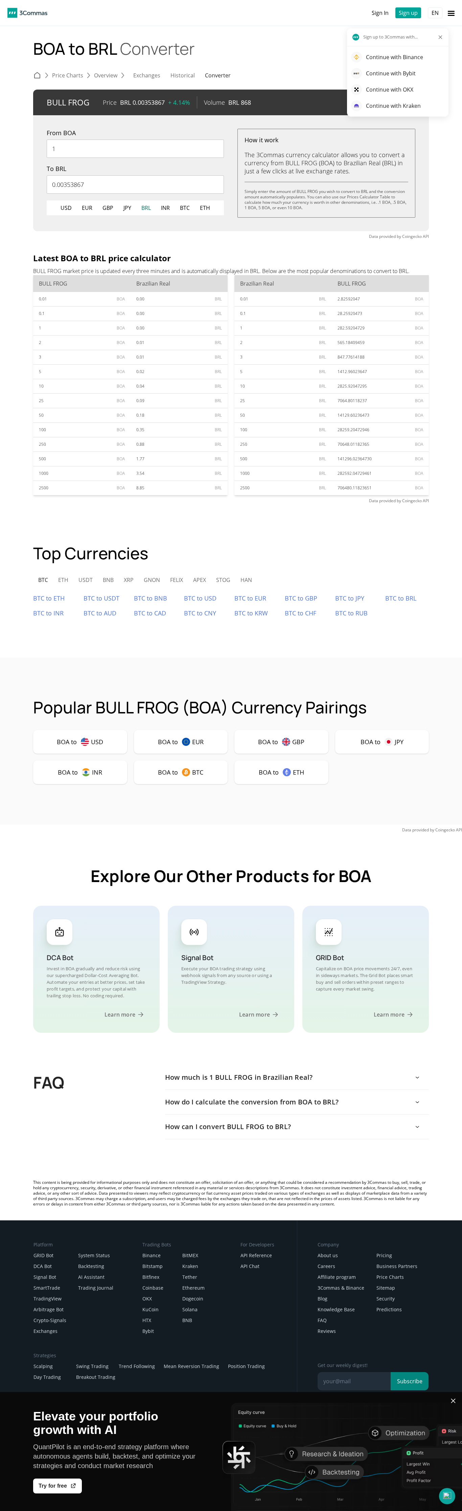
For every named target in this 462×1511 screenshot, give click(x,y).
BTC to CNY (200, 613)
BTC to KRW (251, 613)
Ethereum (193, 1288)
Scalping (43, 1366)
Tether (189, 1277)
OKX (147, 1298)
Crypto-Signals (49, 1320)
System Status (94, 1255)
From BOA (61, 133)
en (435, 13)
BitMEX (190, 1255)
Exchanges (45, 1331)
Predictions (389, 1309)
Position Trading (246, 1366)
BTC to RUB (351, 613)
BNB (187, 1320)
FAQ (322, 1320)
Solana (190, 1309)
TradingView (47, 1298)
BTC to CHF (300, 613)
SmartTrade (46, 1288)
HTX (146, 1320)
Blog (322, 1298)
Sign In (380, 13)
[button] (447, 1496)
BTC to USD (200, 598)
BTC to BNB (150, 598)
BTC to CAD (150, 613)
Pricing (384, 1255)
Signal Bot (44, 1277)
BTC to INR (48, 613)
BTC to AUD (100, 613)
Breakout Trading (95, 1377)
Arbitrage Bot (48, 1309)
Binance (151, 1255)
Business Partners (396, 1266)
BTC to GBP (301, 598)
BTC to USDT (101, 598)
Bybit (148, 1331)
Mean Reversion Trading (191, 1366)
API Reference (256, 1255)
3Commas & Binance (341, 1288)
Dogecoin (192, 1298)
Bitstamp (152, 1266)
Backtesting (91, 1266)
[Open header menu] (451, 12)
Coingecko (412, 236)
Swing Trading (92, 1366)
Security (385, 1298)
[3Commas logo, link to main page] (27, 12)
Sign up (408, 13)
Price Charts (390, 1277)
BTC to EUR (250, 598)
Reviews (327, 1331)
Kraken (190, 1266)
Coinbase (152, 1288)
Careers (326, 1266)
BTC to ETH (49, 598)
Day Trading (47, 1377)
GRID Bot (43, 1255)
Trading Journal (95, 1288)
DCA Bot (42, 1266)
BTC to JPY (349, 598)
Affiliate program (337, 1277)
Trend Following (137, 1366)
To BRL (56, 169)
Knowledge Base (336, 1309)
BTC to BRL (400, 598)
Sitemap (385, 1288)
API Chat (249, 1266)
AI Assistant (91, 1277)
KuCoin (150, 1309)
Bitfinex (150, 1277)
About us (328, 1255)
